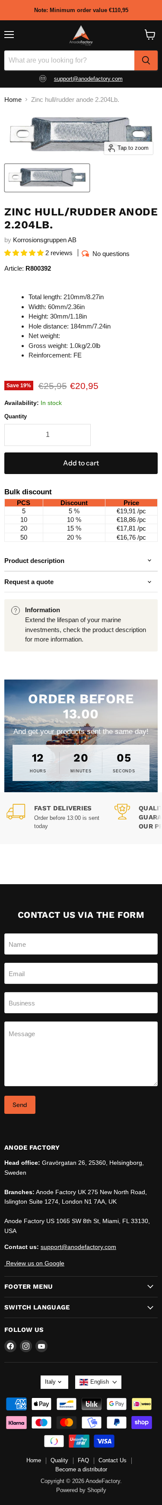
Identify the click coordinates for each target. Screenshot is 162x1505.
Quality (59, 1460)
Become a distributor (81, 1469)
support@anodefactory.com (88, 79)
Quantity (15, 416)
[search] (146, 60)
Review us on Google (34, 1263)
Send (20, 1105)
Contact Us (112, 1460)
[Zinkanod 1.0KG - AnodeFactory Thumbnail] (47, 178)
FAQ (83, 1460)
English (99, 1382)
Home (13, 99)
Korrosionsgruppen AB (44, 239)
